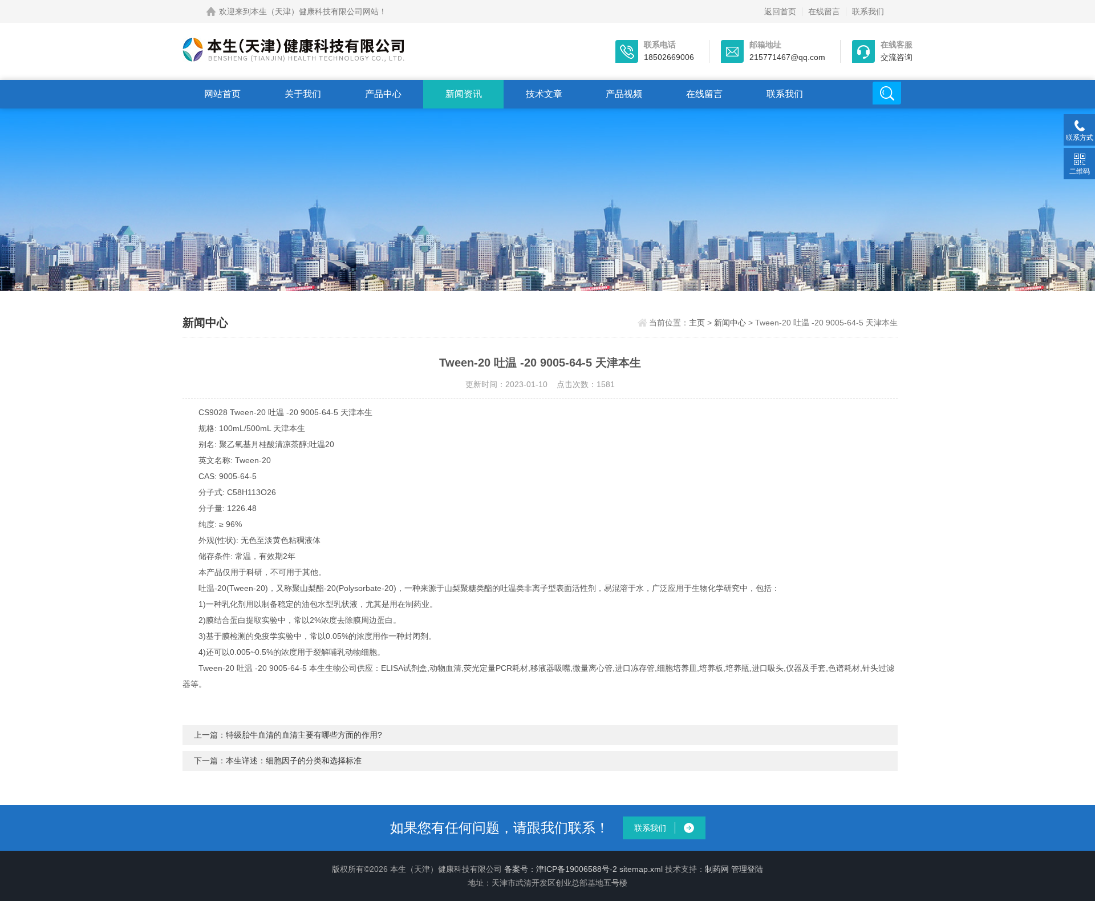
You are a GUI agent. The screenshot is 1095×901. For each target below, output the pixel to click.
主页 (697, 322)
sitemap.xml (641, 869)
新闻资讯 (463, 94)
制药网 (717, 869)
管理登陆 (747, 869)
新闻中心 (730, 322)
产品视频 (624, 94)
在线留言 (824, 11)
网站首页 (222, 94)
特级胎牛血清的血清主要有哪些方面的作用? (304, 734)
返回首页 (780, 11)
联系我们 (868, 11)
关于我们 (303, 94)
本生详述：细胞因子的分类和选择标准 (294, 760)
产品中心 (383, 94)
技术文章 (544, 94)
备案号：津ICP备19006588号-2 (560, 869)
